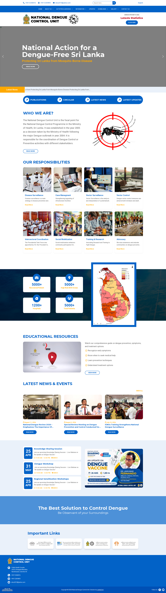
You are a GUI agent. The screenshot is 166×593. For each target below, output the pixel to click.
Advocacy (121, 239)
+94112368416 (30, 3)
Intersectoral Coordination (36, 239)
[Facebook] (160, 590)
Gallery (114, 9)
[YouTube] (163, 590)
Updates (92, 9)
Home (40, 9)
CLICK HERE (132, 22)
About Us (48, 9)
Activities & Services (63, 9)
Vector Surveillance (94, 195)
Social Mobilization (64, 239)
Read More (59, 66)
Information (80, 9)
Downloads (102, 9)
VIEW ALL (139, 391)
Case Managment (63, 195)
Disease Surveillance (34, 195)
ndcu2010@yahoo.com (63, 3)
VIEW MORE (92, 373)
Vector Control (123, 195)
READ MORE (30, 151)
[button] (3, 56)
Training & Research (95, 239)
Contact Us (125, 9)
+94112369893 (45, 3)
